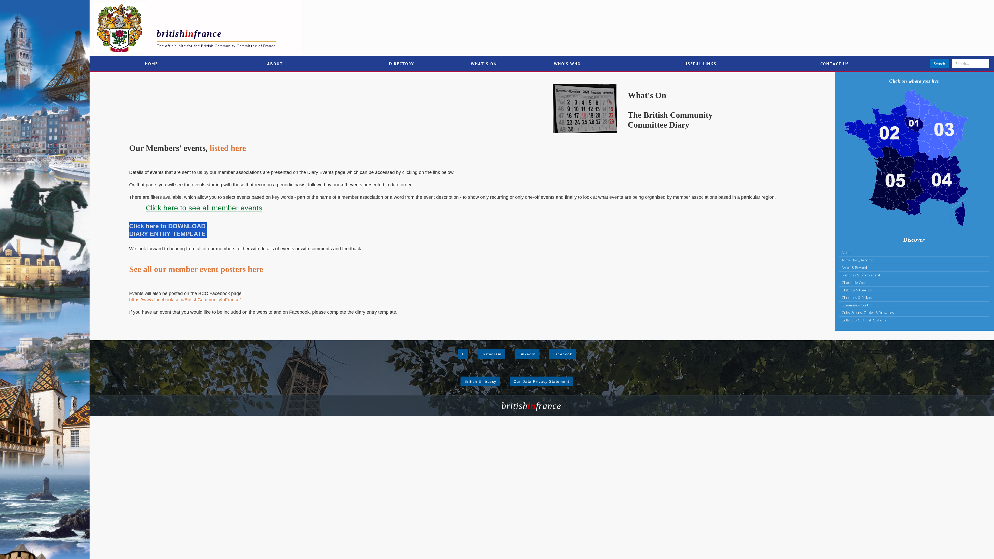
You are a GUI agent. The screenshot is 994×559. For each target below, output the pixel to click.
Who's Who (567, 63)
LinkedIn (527, 354)
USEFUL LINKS (700, 63)
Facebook (562, 354)
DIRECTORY (401, 63)
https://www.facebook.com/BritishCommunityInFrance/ (185, 299)
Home (151, 63)
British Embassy (480, 381)
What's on (484, 63)
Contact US (834, 63)
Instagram (491, 354)
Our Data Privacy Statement (541, 381)
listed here (228, 148)
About (275, 63)
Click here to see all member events (204, 208)
